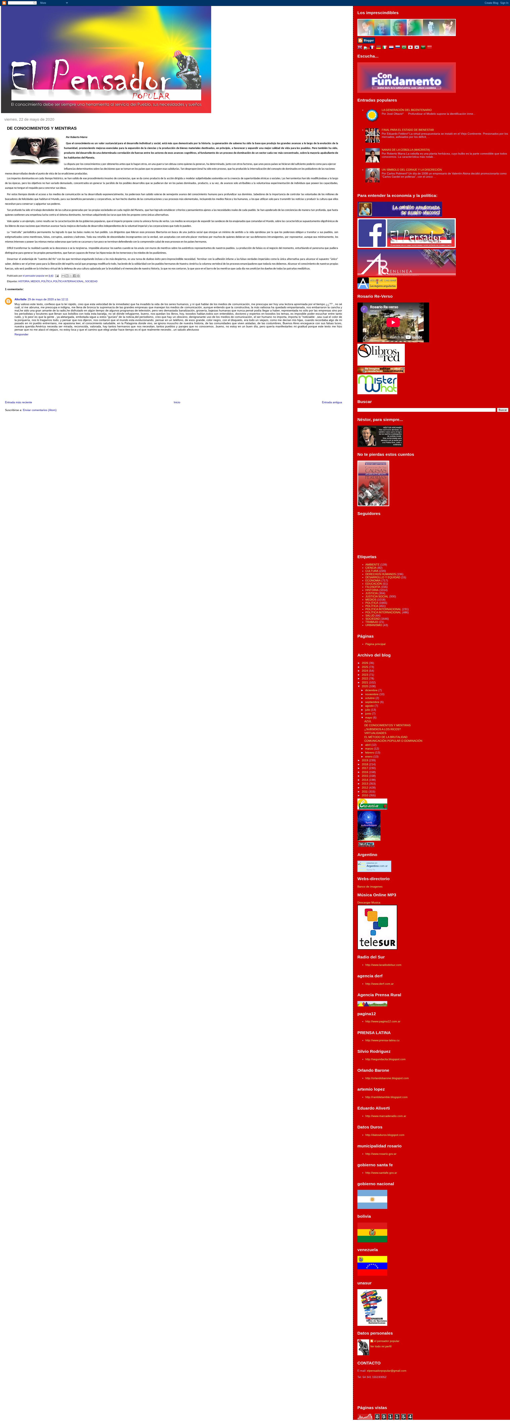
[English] (360, 48)
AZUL (368, 721)
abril (368, 744)
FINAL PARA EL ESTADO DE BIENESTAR (408, 129)
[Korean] (417, 48)
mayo (369, 717)
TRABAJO (371, 621)
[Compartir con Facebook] (74, 276)
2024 (365, 670)
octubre (370, 698)
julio (368, 709)
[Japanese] (411, 48)
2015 (365, 775)
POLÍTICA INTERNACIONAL (68, 281)
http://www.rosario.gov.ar (380, 1153)
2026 (365, 663)
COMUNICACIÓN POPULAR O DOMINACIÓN (393, 740)
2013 (365, 783)
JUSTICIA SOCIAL (376, 596)
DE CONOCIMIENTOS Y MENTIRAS (387, 725)
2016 (365, 772)
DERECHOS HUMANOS (380, 574)
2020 (365, 686)
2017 (365, 768)
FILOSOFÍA (372, 586)
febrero (370, 752)
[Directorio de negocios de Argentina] (377, 393)
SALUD (370, 615)
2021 (365, 682)
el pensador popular (386, 1341)
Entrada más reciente (18, 402)
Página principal (375, 644)
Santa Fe (371, 870)
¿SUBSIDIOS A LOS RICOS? (382, 729)
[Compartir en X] (71, 276)
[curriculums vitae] (367, 48)
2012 (365, 787)
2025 (365, 666)
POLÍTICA (46, 281)
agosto (370, 705)
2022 (365, 678)
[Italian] (385, 48)
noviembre (372, 694)
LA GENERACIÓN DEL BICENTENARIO (407, 110)
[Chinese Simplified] (430, 48)
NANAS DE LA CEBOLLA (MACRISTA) (406, 149)
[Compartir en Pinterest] (78, 276)
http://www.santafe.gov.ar (381, 1172)
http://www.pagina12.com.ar (382, 1021)
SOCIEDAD (91, 281)
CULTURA (371, 571)
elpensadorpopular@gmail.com (386, 1370)
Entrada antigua (332, 402)
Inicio (177, 402)
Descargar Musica (368, 902)
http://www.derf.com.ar (379, 983)
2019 (365, 760)
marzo (369, 748)
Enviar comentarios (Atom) (40, 410)
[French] (373, 48)
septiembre (372, 702)
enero (369, 756)
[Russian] (398, 48)
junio (368, 713)
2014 (365, 779)
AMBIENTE (372, 564)
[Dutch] (392, 48)
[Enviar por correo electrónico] (63, 276)
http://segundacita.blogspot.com (385, 1059)
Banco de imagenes (369, 886)
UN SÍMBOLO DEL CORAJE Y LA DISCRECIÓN (412, 169)
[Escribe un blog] (67, 276)
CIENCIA (371, 567)
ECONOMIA (373, 580)
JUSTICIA (371, 593)
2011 (365, 791)
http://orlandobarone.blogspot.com (387, 1078)
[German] (379, 48)
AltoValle (20, 299)
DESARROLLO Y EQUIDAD (382, 577)
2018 (365, 764)
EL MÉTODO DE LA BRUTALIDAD (385, 737)
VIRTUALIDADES (375, 733)
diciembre (371, 690)
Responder (21, 334)
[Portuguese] (405, 48)
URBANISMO (373, 625)
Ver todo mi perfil (380, 1346)
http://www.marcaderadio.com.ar (385, 1116)
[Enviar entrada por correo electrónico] (56, 275)
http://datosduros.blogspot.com (384, 1134)
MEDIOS (35, 281)
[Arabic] (424, 48)
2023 (365, 674)
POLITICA (371, 602)
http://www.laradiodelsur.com (383, 964)
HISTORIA (23, 281)
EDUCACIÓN (373, 583)
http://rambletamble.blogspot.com (386, 1097)
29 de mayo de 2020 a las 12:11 (48, 299)
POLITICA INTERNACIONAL (383, 609)
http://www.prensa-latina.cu (382, 1040)
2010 (365, 795)
